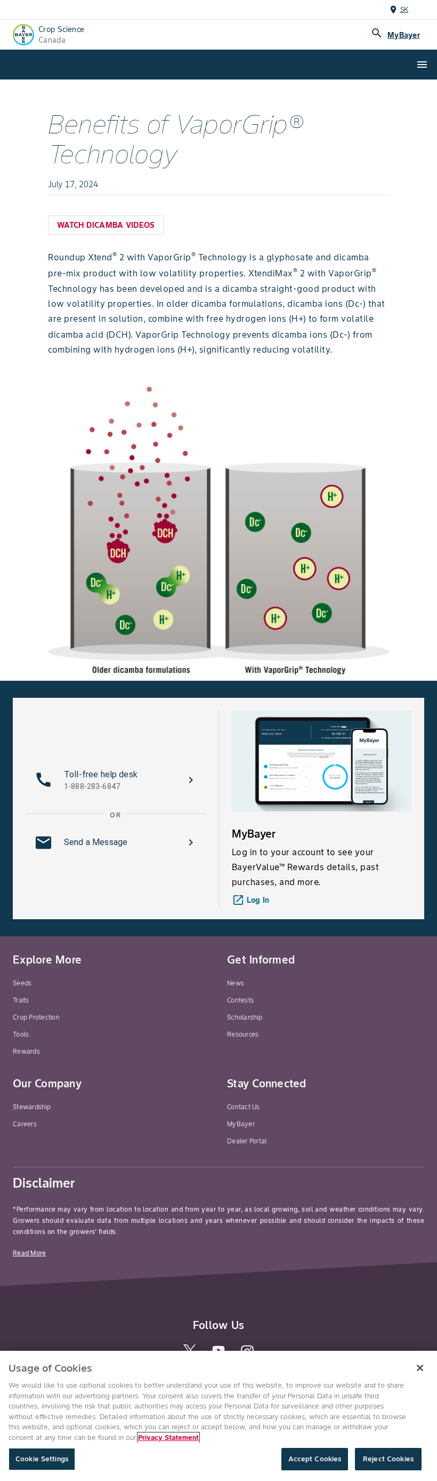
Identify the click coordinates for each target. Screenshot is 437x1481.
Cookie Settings (41, 1458)
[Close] (420, 1368)
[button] (116, 780)
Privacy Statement (168, 1437)
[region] (218, 1416)
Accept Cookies (315, 1458)
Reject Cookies (388, 1458)
